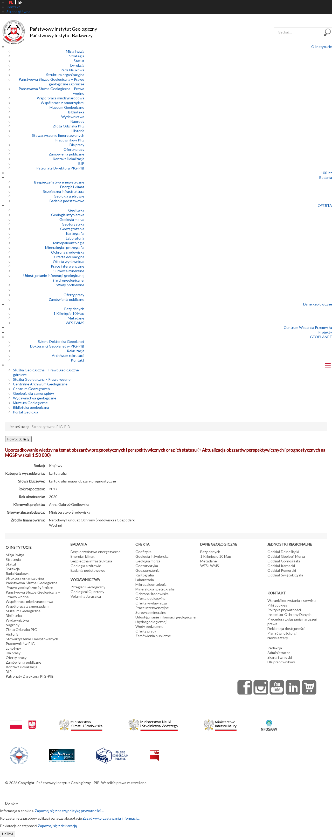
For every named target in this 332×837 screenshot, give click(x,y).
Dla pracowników (281, 662)
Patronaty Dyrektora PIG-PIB (60, 168)
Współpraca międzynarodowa (60, 98)
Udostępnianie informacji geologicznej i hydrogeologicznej (53, 277)
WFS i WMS (75, 323)
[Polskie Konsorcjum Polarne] (112, 754)
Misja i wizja (75, 51)
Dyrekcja (77, 65)
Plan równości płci (281, 633)
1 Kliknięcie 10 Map (68, 313)
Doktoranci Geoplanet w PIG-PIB (57, 346)
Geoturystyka (73, 224)
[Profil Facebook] (244, 687)
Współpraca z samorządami (62, 102)
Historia (78, 130)
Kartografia (75, 233)
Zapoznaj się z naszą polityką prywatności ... (69, 810)
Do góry (11, 803)
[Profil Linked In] (293, 687)
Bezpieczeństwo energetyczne (59, 182)
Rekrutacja (75, 351)
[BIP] (154, 751)
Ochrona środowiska (67, 252)
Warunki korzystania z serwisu (291, 600)
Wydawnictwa (72, 116)
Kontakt (77, 360)
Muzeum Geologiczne (67, 107)
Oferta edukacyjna (69, 257)
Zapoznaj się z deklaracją (57, 826)
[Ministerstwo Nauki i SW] (153, 724)
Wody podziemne (70, 285)
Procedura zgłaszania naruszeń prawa (292, 621)
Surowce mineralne (68, 271)
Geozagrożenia (72, 229)
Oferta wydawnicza (68, 261)
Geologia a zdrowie (69, 196)
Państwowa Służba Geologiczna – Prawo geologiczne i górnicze (51, 81)
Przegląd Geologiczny (88, 587)
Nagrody (77, 121)
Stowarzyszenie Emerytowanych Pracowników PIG (58, 137)
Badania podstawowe (67, 201)
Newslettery (277, 638)
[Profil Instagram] (260, 687)
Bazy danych (74, 309)
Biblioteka (76, 112)
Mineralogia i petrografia (64, 247)
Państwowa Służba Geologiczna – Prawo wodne (33, 594)
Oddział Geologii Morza (286, 556)
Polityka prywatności (284, 610)
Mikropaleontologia (68, 243)
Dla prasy (77, 144)
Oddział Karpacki (281, 565)
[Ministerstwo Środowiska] (81, 724)
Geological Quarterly (87, 591)
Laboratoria (75, 238)
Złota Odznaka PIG (68, 126)
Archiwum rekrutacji (68, 355)
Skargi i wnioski (279, 657)
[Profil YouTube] (277, 687)
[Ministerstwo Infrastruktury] (220, 724)
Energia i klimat (72, 187)
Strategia (76, 56)
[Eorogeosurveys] (62, 752)
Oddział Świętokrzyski (285, 575)
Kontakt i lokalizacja (68, 158)
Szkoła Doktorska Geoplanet (61, 341)
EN (20, 2)
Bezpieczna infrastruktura (63, 191)
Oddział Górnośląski (283, 561)
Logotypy (13, 648)
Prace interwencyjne (67, 266)
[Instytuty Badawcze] (19, 755)
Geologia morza (71, 219)
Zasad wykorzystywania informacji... (111, 818)
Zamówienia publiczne (66, 154)
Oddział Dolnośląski (283, 551)
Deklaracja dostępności (286, 628)
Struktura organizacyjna (65, 74)
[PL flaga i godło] (23, 720)
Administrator (278, 652)
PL (11, 2)
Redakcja (274, 648)
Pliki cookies (277, 605)
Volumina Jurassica (86, 596)
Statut (79, 60)
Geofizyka (76, 210)
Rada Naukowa (72, 70)
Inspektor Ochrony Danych (289, 614)
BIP (81, 163)
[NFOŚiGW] (269, 722)
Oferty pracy (74, 149)
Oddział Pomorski (281, 570)
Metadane (76, 318)
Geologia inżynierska (67, 215)
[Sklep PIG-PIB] (309, 687)
